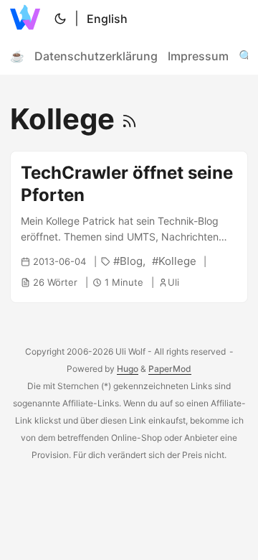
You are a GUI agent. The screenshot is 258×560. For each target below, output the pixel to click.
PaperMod (169, 368)
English (107, 18)
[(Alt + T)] (60, 18)
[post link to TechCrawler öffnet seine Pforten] (129, 226)
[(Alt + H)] (28, 18)
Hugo (127, 368)
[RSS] (129, 118)
